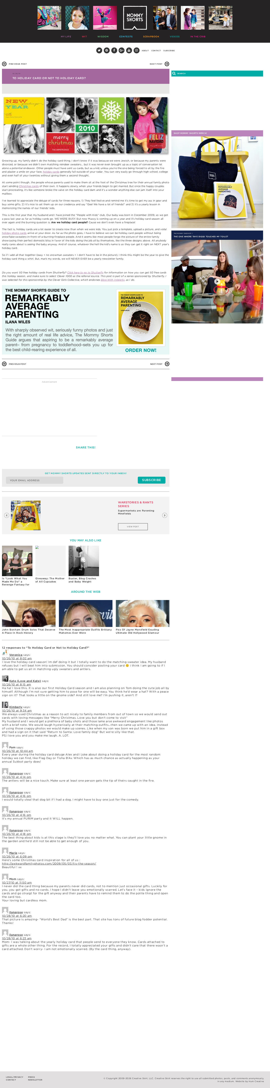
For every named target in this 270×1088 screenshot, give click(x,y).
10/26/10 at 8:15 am (16, 684)
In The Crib (160, 36)
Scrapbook (126, 36)
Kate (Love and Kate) (25, 680)
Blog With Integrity (112, 279)
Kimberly (16, 707)
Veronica (16, 654)
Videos (143, 36)
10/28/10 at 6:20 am (17, 915)
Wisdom (90, 36)
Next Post (156, 64)
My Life (65, 36)
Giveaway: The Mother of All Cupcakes (50, 580)
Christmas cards (29, 186)
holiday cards (51, 171)
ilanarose (16, 773)
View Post (133, 527)
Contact (156, 51)
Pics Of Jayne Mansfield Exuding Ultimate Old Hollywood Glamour (137, 631)
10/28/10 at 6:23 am (17, 938)
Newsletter (35, 1080)
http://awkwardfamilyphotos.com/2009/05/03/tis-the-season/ (49, 863)
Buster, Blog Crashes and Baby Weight (82, 580)
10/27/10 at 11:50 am (17, 882)
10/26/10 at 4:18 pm (16, 834)
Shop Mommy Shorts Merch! (190, 133)
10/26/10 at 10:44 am (17, 750)
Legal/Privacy (14, 1077)
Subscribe (169, 51)
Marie (13, 853)
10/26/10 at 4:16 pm (16, 796)
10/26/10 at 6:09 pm (17, 856)
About (145, 51)
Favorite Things (182, 36)
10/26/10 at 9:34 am (17, 710)
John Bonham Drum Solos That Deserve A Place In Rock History (28, 631)
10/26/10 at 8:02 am (17, 658)
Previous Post (18, 64)
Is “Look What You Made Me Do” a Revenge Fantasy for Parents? (15, 581)
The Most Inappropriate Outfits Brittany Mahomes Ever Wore (85, 631)
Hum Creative (256, 1081)
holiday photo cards (14, 233)
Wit (78, 36)
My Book (204, 36)
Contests (107, 36)
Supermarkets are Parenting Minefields (136, 512)
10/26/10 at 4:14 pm (16, 777)
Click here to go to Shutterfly (85, 272)
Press (31, 1077)
